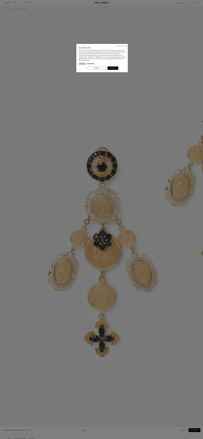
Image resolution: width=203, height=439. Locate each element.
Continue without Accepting (121, 45)
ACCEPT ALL (113, 68)
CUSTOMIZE (96, 68)
